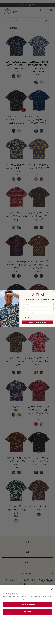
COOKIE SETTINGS (27, 604)
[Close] (52, 589)
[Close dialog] (53, 291)
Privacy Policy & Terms (40, 318)
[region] (27, 601)
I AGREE (27, 612)
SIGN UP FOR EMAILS (37, 322)
